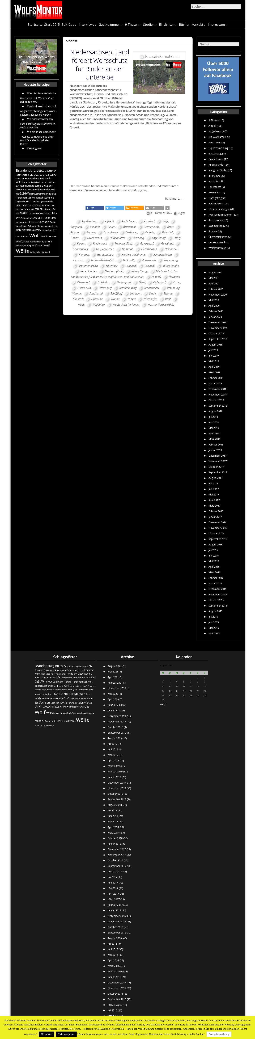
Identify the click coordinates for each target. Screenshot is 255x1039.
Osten (176, 282)
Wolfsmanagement (41, 241)
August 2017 (216, 477)
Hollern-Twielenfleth (103, 260)
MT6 (37, 209)
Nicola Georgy (139, 271)
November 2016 (218, 527)
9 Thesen (132, 24)
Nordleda (174, 277)
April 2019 (214, 366)
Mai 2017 (214, 494)
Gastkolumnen (110, 24)
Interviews (86, 24)
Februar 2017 (216, 511)
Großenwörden (105, 249)
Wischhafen (150, 299)
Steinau (168, 293)
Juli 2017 (213, 483)
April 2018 (214, 433)
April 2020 (214, 305)
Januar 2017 (215, 516)
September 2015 (218, 605)
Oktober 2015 (216, 600)
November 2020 (218, 294)
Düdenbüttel (117, 238)
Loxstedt (149, 266)
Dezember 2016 (218, 522)
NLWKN (156, 277)
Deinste (149, 232)
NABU (24, 213)
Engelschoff (159, 238)
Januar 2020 (215, 316)
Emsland (38, 175)
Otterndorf (105, 288)
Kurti (28, 201)
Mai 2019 (214, 361)
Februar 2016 (216, 577)
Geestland (167, 243)
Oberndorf (83, 282)
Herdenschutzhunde (43, 197)
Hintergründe (216, 164)
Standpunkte (216, 225)
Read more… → (175, 198)
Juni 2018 (214, 422)
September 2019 (218, 339)
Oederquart (124, 282)
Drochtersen (94, 238)
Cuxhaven (131, 232)
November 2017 (218, 461)
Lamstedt (131, 266)
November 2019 (218, 328)
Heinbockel (171, 249)
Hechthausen (149, 249)
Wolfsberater (49, 236)
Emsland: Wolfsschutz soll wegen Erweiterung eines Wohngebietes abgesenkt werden (38, 110)
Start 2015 (52, 24)
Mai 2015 (214, 627)
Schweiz (32, 226)
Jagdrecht (20, 201)
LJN (29, 205)
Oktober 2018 (216, 400)
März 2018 (214, 439)
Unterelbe (97, 299)
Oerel (142, 282)
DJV (31, 174)
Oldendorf (159, 282)
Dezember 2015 (218, 589)
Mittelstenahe (171, 266)
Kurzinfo (213, 181)
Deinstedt (167, 232)
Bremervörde (151, 227)
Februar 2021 (216, 289)
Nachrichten (215, 203)
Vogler (181, 213)
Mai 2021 (214, 278)
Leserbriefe (215, 186)
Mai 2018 (214, 428)
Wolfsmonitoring (23, 245)
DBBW (40, 170)
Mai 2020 (214, 300)
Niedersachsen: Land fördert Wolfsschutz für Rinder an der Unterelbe (99, 64)
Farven (81, 243)
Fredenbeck (100, 243)
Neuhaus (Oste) (114, 271)
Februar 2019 (216, 378)
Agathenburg (89, 221)
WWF (47, 245)
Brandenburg (26, 170)
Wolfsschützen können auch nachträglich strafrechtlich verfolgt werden (37, 123)
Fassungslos (34, 148)
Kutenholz (112, 266)
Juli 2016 (213, 550)
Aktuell (212, 125)
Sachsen (44, 222)
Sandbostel (96, 293)
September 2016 (218, 539)
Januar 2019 (215, 383)
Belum (111, 227)
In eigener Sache (218, 170)
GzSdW (24, 193)
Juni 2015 (214, 622)
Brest (170, 227)
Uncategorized (217, 242)
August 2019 (216, 344)
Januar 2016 (215, 583)
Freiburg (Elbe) (123, 243)
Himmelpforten (162, 254)
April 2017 (214, 500)
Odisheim (103, 282)
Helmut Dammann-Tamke (42, 193)
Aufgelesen (215, 131)
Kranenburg (171, 260)
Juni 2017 (214, 489)
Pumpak (33, 222)
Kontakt (197, 24)
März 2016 (214, 572)
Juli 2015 (213, 616)
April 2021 (214, 283)
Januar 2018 (215, 450)
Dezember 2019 (218, 322)
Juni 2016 (214, 555)
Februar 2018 (216, 444)
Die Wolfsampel (217, 136)
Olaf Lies (50, 218)
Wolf (34, 235)
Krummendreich (88, 266)
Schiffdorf (116, 293)
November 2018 (218, 394)
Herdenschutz (23, 197)
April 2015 (214, 633)
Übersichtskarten (218, 236)
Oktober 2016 (216, 533)
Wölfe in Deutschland (40, 252)
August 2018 (216, 411)
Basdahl (95, 227)
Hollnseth (128, 260)
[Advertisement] (127, 158)
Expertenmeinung (218, 148)
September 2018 (218, 405)
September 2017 (218, 472)
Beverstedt (129, 227)
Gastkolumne (216, 159)
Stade (152, 293)
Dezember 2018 (218, 389)
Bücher (184, 24)
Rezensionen (216, 220)
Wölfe (22, 251)
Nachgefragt (216, 198)
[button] (95, 208)
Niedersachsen (40, 213)
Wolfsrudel (37, 245)
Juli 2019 (213, 350)
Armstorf (149, 221)
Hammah (127, 249)
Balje (165, 221)
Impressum (216, 24)
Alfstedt (109, 221)
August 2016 (216, 544)
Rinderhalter (151, 288)
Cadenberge (110, 232)
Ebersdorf (138, 238)
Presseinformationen (220, 214)
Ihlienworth (149, 260)
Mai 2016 (214, 561)
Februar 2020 (216, 311)
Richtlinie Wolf (128, 288)
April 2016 (214, 566)
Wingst (131, 299)
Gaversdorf (146, 243)
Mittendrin (214, 192)
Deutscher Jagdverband (76, 666)
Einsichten (167, 24)
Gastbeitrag (215, 153)
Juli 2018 (213, 416)
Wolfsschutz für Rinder (126, 304)
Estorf (176, 238)
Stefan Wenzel (45, 226)
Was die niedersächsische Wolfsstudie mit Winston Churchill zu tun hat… (38, 97)
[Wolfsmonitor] (38, 10)
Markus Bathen (39, 205)
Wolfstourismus (217, 248)
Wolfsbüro (22, 241)
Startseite (35, 24)
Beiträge (67, 24)
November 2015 (218, 594)
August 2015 (216, 611)
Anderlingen (129, 221)
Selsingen (135, 293)
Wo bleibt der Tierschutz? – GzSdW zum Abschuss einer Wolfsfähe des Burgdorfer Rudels (38, 138)
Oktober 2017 (216, 466)
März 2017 (214, 505)
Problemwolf (22, 222)
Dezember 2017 (218, 455)
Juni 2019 (214, 355)
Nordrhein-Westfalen (33, 218)
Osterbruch (84, 288)
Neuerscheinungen (219, 209)
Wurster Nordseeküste (160, 304)
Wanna (115, 299)
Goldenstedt (29, 189)
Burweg (91, 232)
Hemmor (84, 254)
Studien (149, 24)
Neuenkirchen (88, 271)
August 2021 (216, 272)
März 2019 (214, 372)
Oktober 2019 (216, 333)
